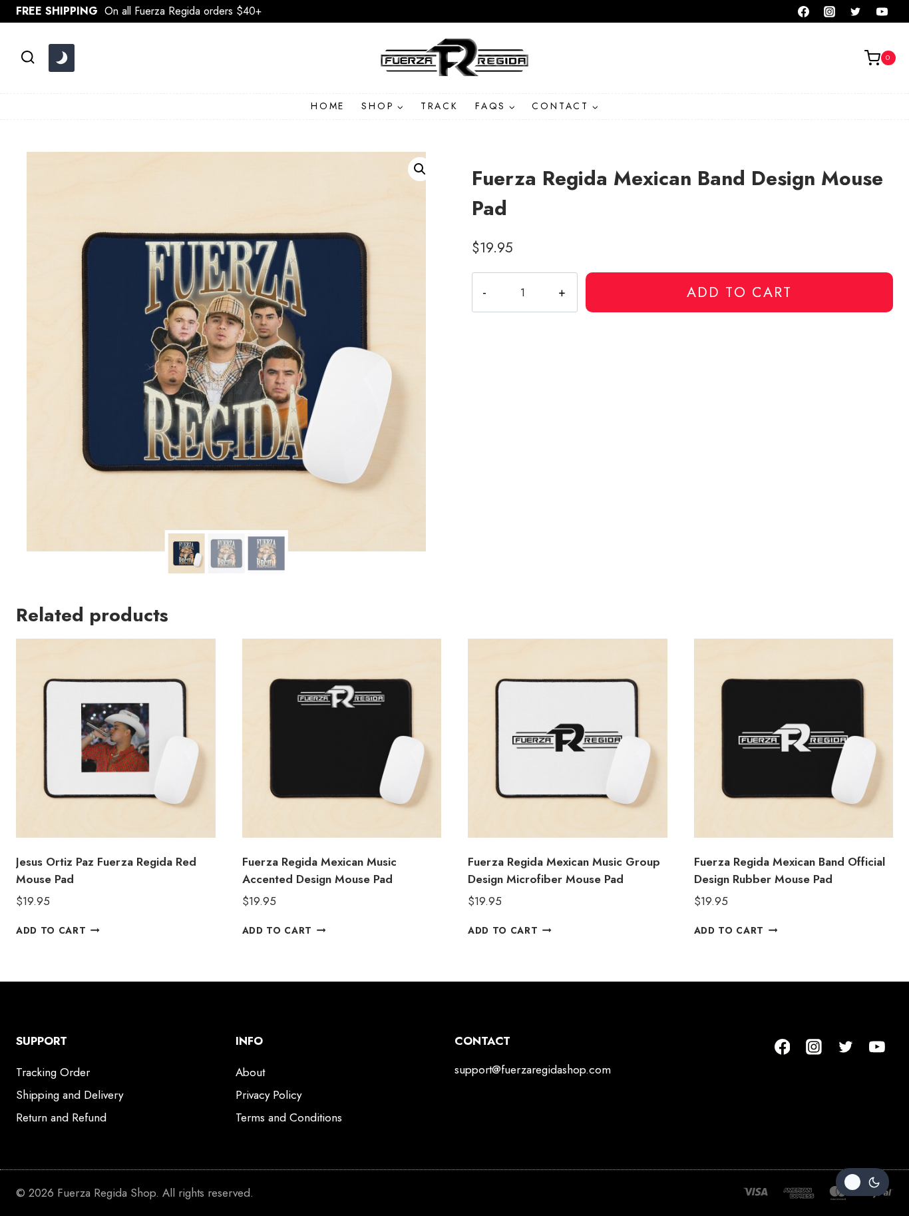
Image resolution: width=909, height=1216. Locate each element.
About (250, 1072)
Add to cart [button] (51, 929)
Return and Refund (61, 1117)
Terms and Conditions (289, 1117)
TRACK (439, 106)
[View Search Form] (27, 57)
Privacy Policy (268, 1095)
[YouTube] (881, 11)
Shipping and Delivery (69, 1095)
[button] (420, 169)
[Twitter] (855, 11)
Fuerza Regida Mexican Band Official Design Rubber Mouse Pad (789, 870)
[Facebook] (804, 11)
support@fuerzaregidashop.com (532, 1069)
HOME (328, 106)
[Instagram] (829, 11)
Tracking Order (53, 1072)
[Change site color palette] (61, 58)
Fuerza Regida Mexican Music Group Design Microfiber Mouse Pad (564, 870)
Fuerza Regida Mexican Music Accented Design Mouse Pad (319, 870)
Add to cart (739, 292)
